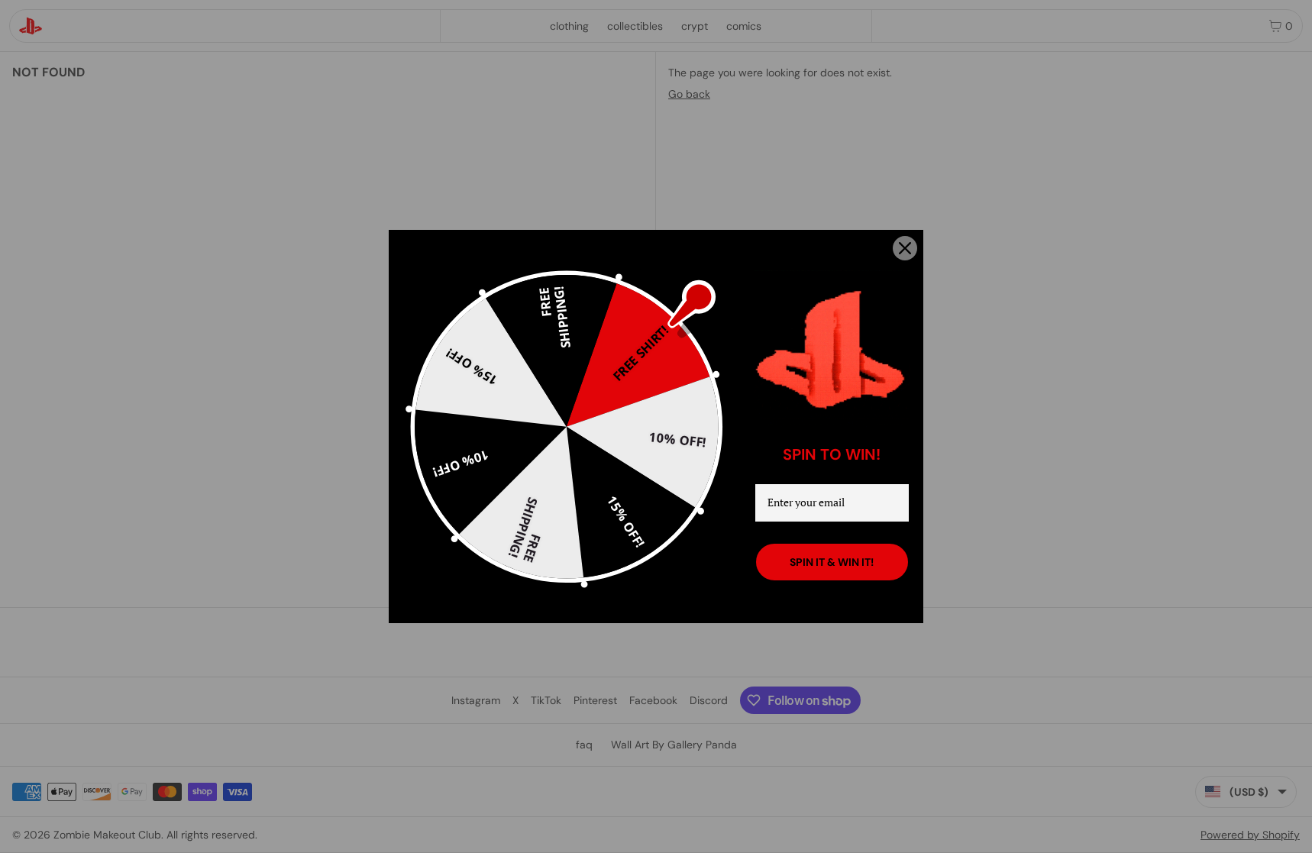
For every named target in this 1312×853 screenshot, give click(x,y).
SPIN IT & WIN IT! (832, 562)
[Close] (905, 248)
